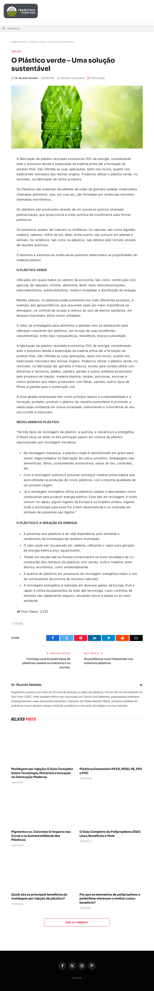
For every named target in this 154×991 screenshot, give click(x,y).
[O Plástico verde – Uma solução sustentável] (77, 117)
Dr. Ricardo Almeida (26, 77)
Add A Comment (77, 922)
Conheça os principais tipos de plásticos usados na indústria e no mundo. (46, 663)
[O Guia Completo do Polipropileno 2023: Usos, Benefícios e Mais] (111, 808)
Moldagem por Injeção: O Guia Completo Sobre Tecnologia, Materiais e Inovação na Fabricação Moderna (42, 773)
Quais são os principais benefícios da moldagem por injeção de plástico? (39, 897)
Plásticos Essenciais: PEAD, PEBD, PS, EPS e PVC (110, 771)
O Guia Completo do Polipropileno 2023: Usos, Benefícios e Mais (110, 834)
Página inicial (18, 41)
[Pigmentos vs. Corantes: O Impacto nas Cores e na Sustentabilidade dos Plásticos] (43, 808)
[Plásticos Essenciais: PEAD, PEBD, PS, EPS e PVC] (111, 745)
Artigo (16, 51)
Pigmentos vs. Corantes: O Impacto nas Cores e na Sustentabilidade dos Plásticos (41, 836)
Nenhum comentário (73, 77)
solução (18, 623)
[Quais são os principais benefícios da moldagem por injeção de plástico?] (43, 871)
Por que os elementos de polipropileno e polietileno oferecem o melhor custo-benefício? (109, 899)
